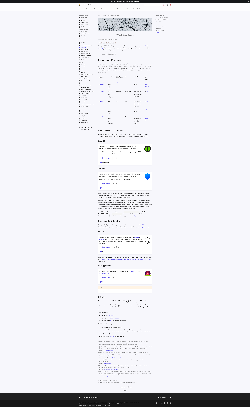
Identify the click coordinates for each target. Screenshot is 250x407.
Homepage (106, 158)
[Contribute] (118, 277)
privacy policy (132, 216)
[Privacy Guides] (79, 5)
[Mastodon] (156, 403)
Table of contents (159, 15)
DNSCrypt (102, 239)
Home (80, 8)
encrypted (144, 227)
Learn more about (107, 54)
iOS (147, 84)
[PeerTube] (159, 403)
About (138, 8)
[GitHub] (167, 403)
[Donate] (170, 5)
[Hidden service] (170, 403)
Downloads (105, 162)
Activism (107, 8)
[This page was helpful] (124, 390)
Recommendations (98, 8)
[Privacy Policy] (114, 158)
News (124, 8)
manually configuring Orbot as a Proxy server (137, 259)
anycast (112, 336)
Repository (106, 277)
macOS (147, 86)
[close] (248, 2)
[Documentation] (116, 158)
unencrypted (139, 225)
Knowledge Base (88, 8)
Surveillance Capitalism (109, 42)
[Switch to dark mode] (167, 5)
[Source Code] (118, 158)
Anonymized (104, 273)
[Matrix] (162, 403)
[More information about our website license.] (81, 405)
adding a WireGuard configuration (112, 259)
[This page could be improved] (126, 390)
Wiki (134, 8)
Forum (129, 8)
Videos (119, 8)
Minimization (115, 318)
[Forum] (165, 403)
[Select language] (164, 5)
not (116, 291)
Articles (113, 8)
